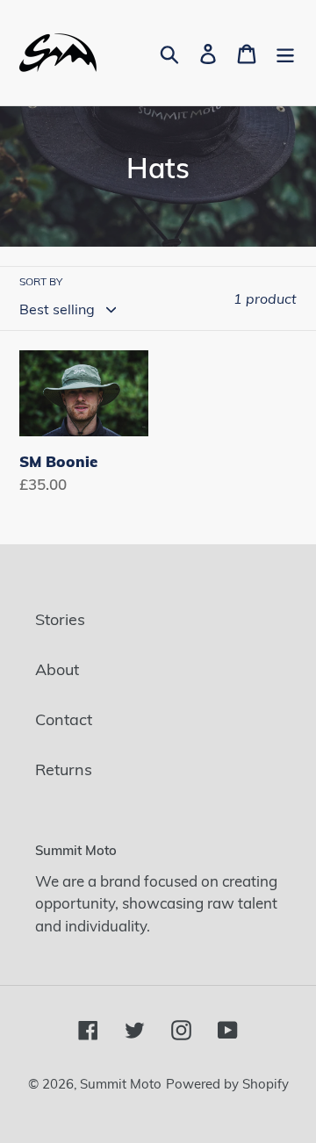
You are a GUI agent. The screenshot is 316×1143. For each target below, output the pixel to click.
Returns (63, 769)
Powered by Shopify (227, 1083)
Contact (63, 719)
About (57, 669)
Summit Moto (121, 1083)
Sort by (40, 281)
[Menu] (285, 53)
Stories (60, 619)
